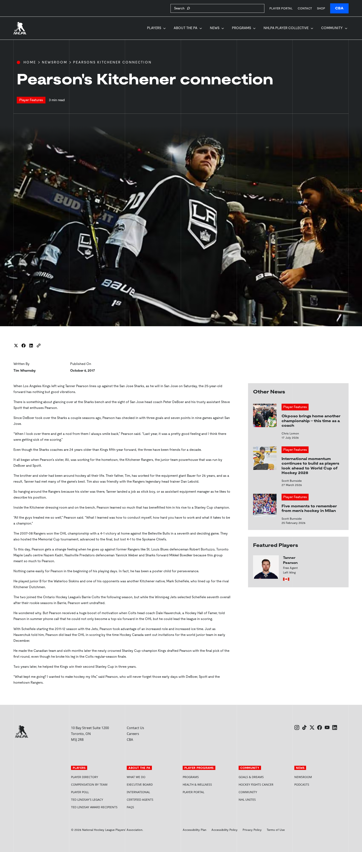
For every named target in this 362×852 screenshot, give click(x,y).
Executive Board (140, 784)
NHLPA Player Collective (286, 28)
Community (332, 28)
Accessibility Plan (194, 829)
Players (154, 28)
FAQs (130, 807)
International (138, 792)
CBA (339, 8)
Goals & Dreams (251, 777)
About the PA (185, 28)
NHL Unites (263, 800)
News (214, 28)
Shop (321, 8)
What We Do (136, 777)
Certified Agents (140, 800)
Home (29, 62)
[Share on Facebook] (23, 345)
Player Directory (84, 777)
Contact (305, 8)
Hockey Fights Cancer (256, 784)
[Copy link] (38, 345)
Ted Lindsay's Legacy (87, 800)
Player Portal (281, 8)
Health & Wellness (197, 784)
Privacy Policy (252, 829)
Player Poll (80, 792)
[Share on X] (15, 345)
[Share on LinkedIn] (31, 345)
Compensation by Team (89, 784)
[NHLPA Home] (20, 28)
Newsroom (54, 62)
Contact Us (135, 728)
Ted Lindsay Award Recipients (94, 807)
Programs (241, 28)
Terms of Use (276, 829)
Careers (133, 733)
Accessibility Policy (224, 829)
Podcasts (301, 784)
